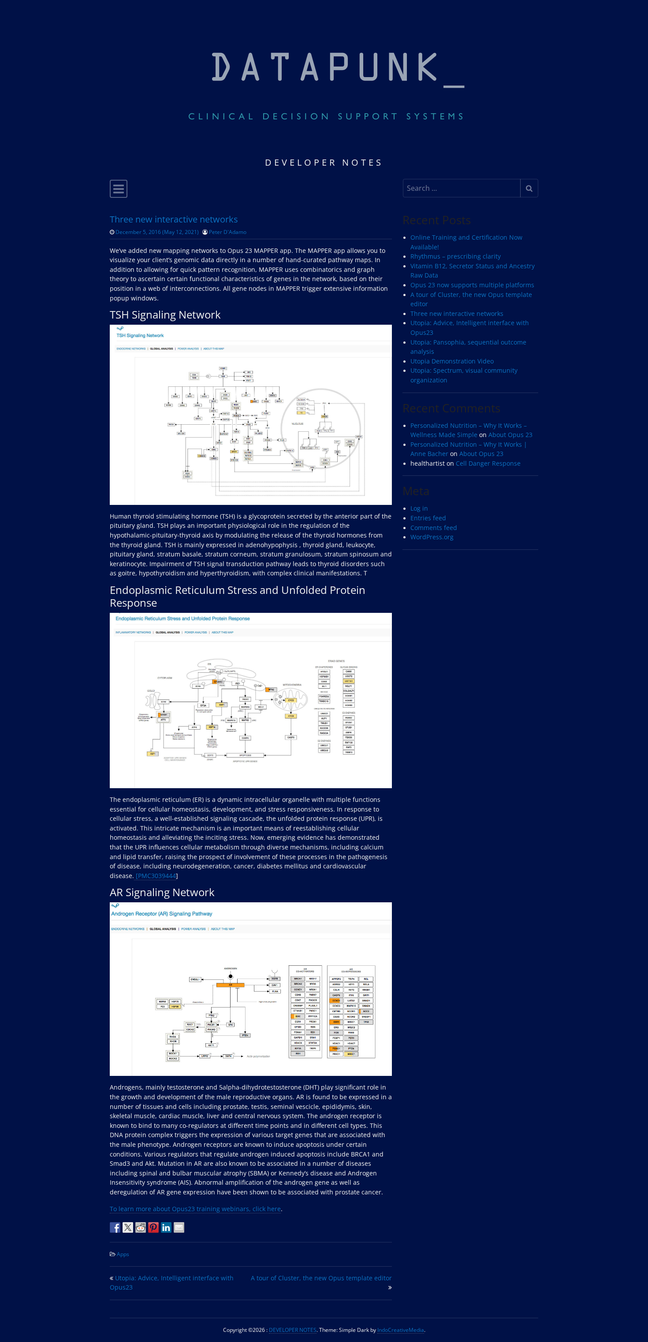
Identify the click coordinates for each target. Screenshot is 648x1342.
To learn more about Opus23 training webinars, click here (195, 1209)
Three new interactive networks (456, 314)
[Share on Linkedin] (166, 1227)
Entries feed (428, 518)
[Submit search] (529, 188)
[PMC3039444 (155, 876)
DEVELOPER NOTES (293, 1329)
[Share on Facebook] (115, 1227)
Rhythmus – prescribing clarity (455, 256)
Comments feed (433, 528)
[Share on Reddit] (140, 1227)
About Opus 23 (510, 435)
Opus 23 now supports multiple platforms (472, 285)
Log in (419, 508)
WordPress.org (432, 537)
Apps (123, 1253)
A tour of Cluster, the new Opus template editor (321, 1278)
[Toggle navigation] (118, 189)
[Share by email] (179, 1227)
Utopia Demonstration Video (452, 361)
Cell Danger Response (488, 463)
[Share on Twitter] (128, 1227)
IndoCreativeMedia (400, 1329)
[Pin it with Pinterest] (153, 1227)
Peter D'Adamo (227, 231)
